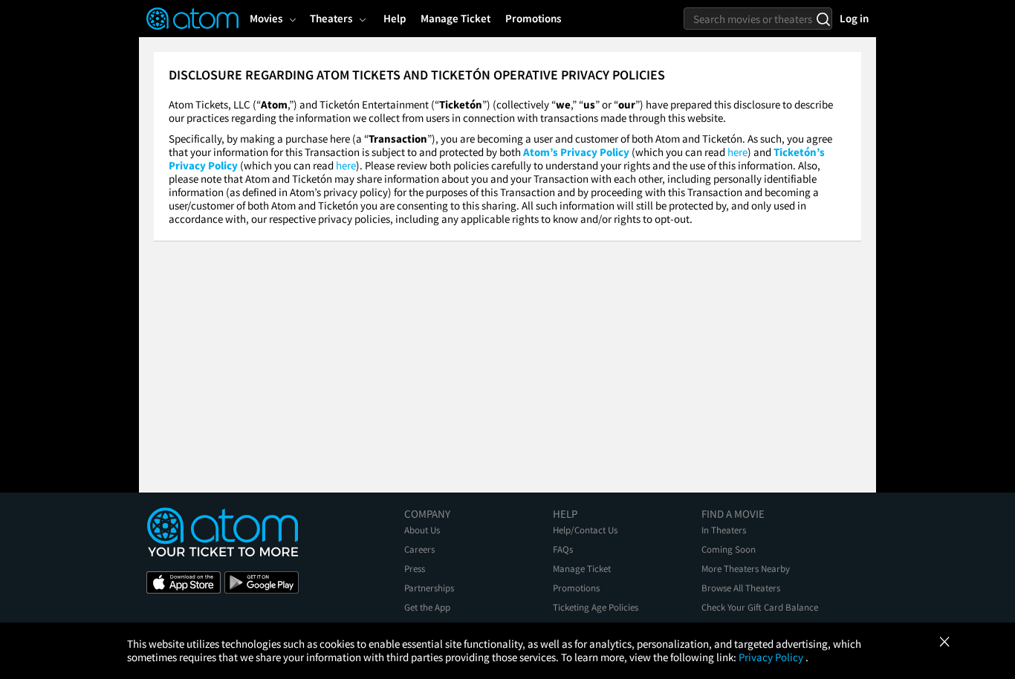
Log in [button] (854, 18)
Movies (266, 18)
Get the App (427, 607)
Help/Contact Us (585, 530)
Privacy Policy (772, 657)
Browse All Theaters (740, 588)
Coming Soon (728, 549)
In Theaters (723, 530)
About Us (422, 530)
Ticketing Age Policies (595, 607)
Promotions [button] (533, 18)
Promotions (576, 588)
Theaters (331, 18)
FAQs (563, 549)
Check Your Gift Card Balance (759, 607)
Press (414, 568)
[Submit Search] (823, 18)
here (737, 152)
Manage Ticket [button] (455, 18)
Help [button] (394, 18)
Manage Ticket (582, 568)
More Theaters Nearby (745, 568)
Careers (419, 549)
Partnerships (429, 588)
